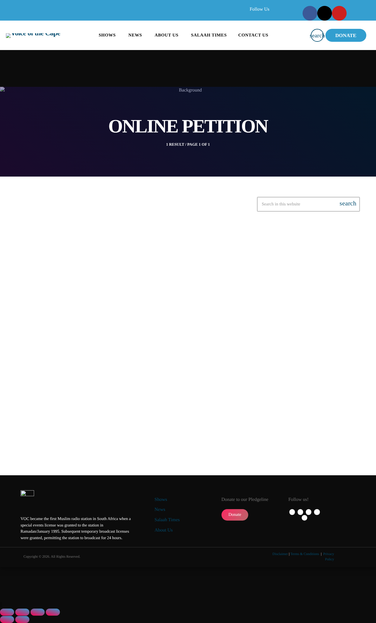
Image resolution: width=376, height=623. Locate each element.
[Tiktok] (304, 518)
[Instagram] (317, 512)
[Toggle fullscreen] (22, 612)
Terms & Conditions (305, 554)
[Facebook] (310, 13)
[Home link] (33, 35)
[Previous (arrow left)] (7, 619)
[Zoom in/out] (7, 612)
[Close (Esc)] (53, 612)
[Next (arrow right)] (22, 619)
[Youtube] (339, 13)
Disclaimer (280, 554)
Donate (345, 35)
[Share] (38, 612)
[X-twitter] (324, 13)
